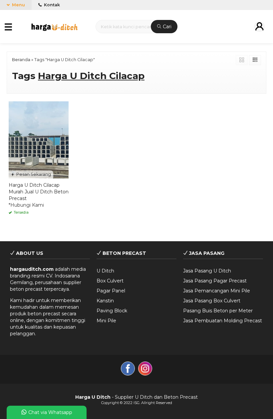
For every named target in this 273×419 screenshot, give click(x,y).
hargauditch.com (32, 269)
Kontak (51, 4)
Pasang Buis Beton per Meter (218, 311)
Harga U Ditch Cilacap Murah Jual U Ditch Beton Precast (39, 191)
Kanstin (105, 301)
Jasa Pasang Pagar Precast (215, 281)
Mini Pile (106, 321)
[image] (54, 26)
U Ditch (105, 271)
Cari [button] (166, 27)
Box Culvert (110, 281)
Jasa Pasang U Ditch (207, 271)
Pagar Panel (111, 291)
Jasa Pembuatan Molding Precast (222, 321)
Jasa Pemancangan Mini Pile (216, 291)
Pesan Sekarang (33, 174)
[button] (9, 26)
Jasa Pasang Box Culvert (211, 301)
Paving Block (112, 311)
